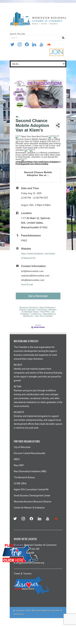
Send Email (27, 284)
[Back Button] (17, 117)
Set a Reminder (38, 296)
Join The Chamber (44, 316)
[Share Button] (58, 125)
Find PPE (44, 312)
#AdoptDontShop (24, 162)
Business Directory (29, 307)
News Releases (47, 307)
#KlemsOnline (41, 164)
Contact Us (36, 314)
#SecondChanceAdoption (46, 162)
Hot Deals (42, 309)
